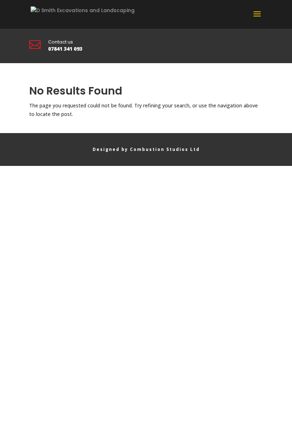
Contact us (60, 42)
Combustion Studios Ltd (165, 149)
